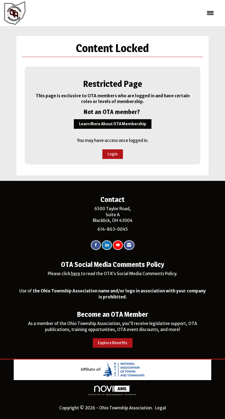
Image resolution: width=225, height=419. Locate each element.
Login (113, 154)
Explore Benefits (112, 343)
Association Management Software (112, 394)
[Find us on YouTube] (118, 245)
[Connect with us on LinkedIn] (107, 245)
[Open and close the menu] (122, 13)
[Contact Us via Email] (129, 245)
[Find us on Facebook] (96, 245)
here (76, 273)
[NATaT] (124, 369)
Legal (160, 408)
